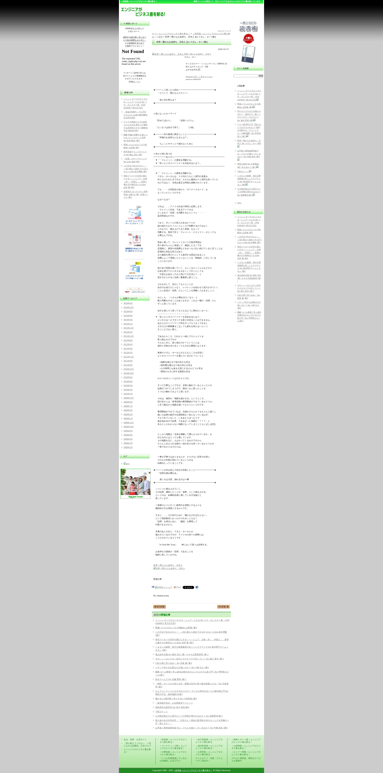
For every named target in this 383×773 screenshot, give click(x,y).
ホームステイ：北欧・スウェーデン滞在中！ (209, 759)
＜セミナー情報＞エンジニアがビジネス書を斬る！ (246, 753)
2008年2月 (128, 447)
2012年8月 (128, 340)
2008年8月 (128, 435)
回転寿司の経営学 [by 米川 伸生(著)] (172, 707)
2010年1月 (128, 394)
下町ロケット (161, 711)
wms (239, 203)
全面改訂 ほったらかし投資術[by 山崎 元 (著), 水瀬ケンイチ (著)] (136, 194)
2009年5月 (128, 414)
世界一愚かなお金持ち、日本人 (197, 54)
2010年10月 (129, 373)
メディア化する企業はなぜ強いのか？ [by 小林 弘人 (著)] (182, 667)
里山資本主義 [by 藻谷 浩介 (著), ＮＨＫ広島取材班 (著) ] (181, 654)
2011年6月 (128, 365)
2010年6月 (128, 385)
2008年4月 (128, 439)
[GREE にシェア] (163, 587)
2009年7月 (128, 406)
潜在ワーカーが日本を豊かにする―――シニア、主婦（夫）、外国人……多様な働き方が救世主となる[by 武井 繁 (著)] (249, 253)
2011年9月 (128, 361)
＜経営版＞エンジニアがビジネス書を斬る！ (173, 740)
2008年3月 (128, 443)
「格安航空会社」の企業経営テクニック (174, 703)
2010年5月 (128, 390)
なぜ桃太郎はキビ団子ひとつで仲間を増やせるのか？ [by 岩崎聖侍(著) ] (189, 716)
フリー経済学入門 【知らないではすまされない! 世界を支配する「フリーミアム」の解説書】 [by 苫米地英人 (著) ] (249, 130)
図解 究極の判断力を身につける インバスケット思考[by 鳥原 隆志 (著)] (136, 138)
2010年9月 (128, 377)
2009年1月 (128, 418)
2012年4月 (128, 349)
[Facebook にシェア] (197, 587)
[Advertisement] (191, 25)
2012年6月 (128, 344)
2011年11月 (129, 357)
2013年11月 (129, 328)
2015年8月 (128, 316)
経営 (156, 614)
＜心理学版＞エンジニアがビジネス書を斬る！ (209, 753)
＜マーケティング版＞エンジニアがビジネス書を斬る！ (173, 747)
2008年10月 (129, 427)
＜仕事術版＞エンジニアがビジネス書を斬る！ (173, 753)
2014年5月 (128, 320)
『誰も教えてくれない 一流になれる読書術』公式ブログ (137, 744)
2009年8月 (128, 402)
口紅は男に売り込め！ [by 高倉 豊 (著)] (173, 663)
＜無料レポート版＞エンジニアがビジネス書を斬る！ (246, 740)
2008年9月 (128, 431)
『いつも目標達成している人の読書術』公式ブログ (173, 759)
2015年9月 (128, 311)
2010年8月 (128, 381)
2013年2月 (128, 332)
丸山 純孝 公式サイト (135, 739)
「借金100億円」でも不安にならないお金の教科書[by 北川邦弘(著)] (136, 115)
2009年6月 (128, 410)
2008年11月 (129, 423)
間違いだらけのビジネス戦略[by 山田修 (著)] (176, 627)
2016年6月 (128, 303)
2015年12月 (129, 307)
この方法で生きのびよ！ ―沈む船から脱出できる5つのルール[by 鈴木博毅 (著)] (249, 240)
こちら (137, 82)
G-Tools (209, 77)
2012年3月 (128, 353)
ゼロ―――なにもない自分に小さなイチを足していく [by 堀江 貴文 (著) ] (189, 659)
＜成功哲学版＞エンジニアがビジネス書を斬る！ (209, 747)
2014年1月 (128, 324)
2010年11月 (129, 369)
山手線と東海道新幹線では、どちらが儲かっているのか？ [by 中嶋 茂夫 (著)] (191, 728)
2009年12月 (129, 398)
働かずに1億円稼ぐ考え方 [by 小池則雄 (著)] (176, 698)
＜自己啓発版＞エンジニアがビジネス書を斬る (209, 740)
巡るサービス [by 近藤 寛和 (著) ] (170, 679)
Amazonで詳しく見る (195, 77)
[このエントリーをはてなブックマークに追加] (153, 587)
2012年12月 (129, 336)
